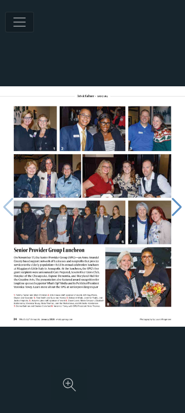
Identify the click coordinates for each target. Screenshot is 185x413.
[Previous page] (8, 207)
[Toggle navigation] (19, 22)
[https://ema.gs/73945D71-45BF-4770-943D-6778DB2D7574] (64, 319)
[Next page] (177, 207)
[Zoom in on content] (69, 384)
